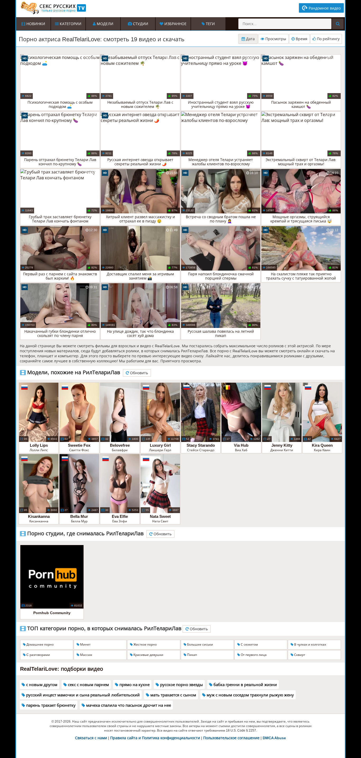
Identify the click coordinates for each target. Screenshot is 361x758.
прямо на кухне (134, 684)
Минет (85, 644)
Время (301, 39)
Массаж (85, 655)
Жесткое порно (145, 644)
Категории (70, 24)
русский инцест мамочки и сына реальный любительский (82, 695)
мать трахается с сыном (172, 695)
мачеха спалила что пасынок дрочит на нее (128, 705)
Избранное (175, 24)
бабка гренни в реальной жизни (244, 684)
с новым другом (41, 684)
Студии (140, 24)
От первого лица (253, 655)
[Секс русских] (53, 8)
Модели (104, 24)
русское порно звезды (181, 684)
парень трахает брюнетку (50, 705)
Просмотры (275, 39)
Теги (210, 24)
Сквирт (299, 655)
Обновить (138, 373)
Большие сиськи (199, 644)
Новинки (35, 24)
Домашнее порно (40, 644)
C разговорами (38, 655)
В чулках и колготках (309, 644)
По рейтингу (328, 39)
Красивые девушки (148, 655)
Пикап (191, 655)
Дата (250, 39)
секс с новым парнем (88, 684)
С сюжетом (249, 644)
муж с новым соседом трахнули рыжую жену (250, 695)
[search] (338, 24)
